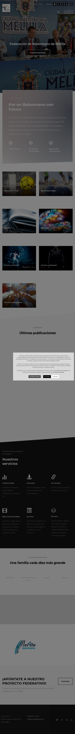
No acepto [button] (47, 376)
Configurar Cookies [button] (35, 376)
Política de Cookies (59, 372)
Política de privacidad (62, 370)
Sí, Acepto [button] (55, 376)
